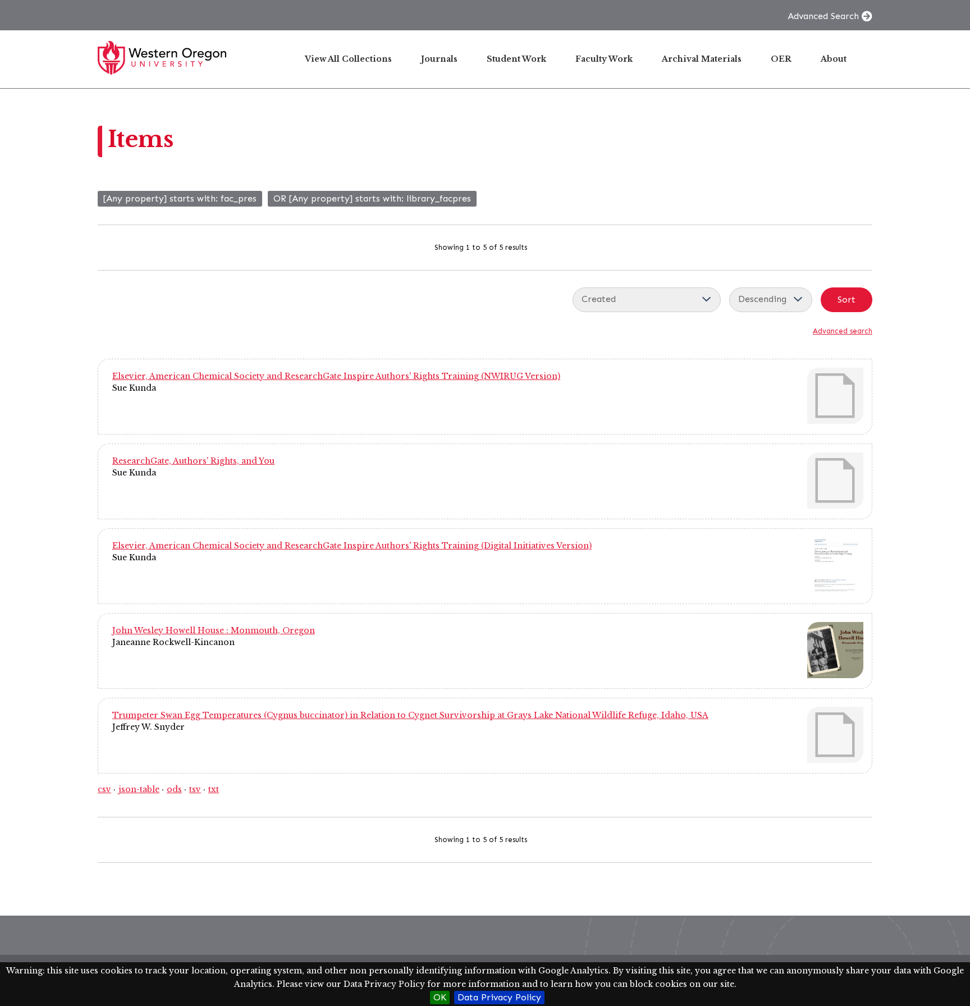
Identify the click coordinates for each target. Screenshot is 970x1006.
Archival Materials (702, 59)
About (834, 59)
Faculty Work (604, 59)
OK (439, 997)
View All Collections (348, 59)
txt (213, 789)
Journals (439, 59)
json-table (138, 789)
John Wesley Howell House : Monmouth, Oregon (213, 630)
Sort (846, 299)
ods (174, 789)
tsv (195, 789)
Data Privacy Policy (499, 997)
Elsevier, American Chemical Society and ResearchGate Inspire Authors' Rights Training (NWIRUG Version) (336, 376)
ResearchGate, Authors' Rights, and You (193, 461)
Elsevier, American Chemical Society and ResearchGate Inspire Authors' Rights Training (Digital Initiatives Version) (352, 546)
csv (104, 789)
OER (781, 59)
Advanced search (842, 331)
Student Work (516, 59)
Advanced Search (823, 16)
